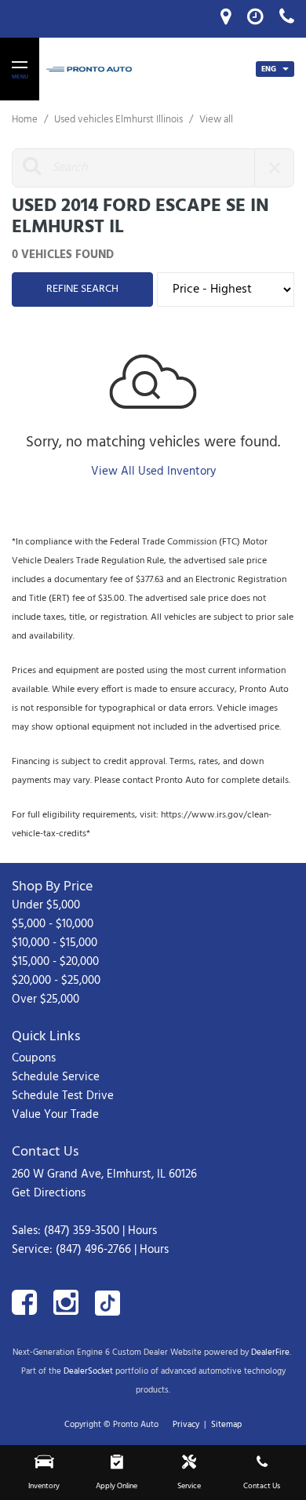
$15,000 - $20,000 (55, 961)
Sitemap (226, 1425)
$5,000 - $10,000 (52, 924)
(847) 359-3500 (81, 1230)
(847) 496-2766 (93, 1249)
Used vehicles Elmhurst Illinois (119, 119)
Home (26, 119)
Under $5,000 (46, 905)
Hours (142, 1230)
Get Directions (49, 1193)
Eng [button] (270, 69)
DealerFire (270, 1352)
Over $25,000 (45, 999)
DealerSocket (88, 1371)
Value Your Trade (55, 1114)
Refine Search (82, 289)
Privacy (186, 1425)
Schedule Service (56, 1077)
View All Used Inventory (153, 471)
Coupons (34, 1058)
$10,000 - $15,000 (54, 943)
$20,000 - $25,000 (56, 980)
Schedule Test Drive (63, 1096)
